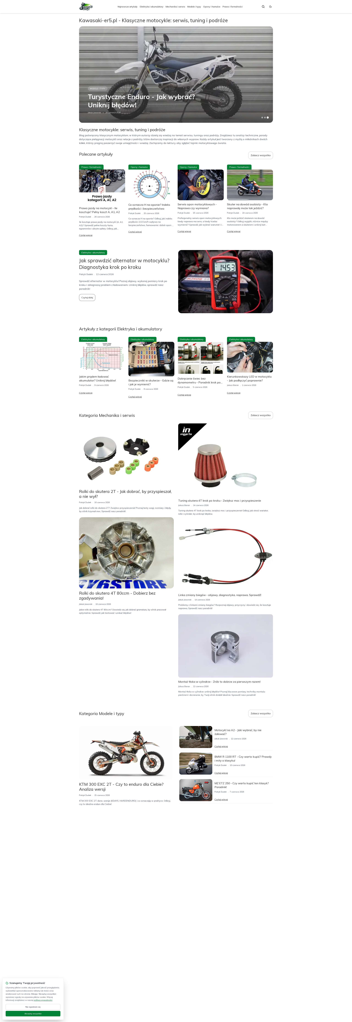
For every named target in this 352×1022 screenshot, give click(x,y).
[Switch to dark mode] (270, 6)
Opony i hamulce (211, 6)
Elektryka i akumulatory (151, 6)
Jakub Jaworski (94, 112)
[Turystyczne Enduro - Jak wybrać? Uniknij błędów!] (176, 74)
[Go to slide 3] (268, 118)
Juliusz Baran (233, 385)
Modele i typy (194, 6)
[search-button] (263, 6)
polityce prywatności (43, 1000)
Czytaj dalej (87, 297)
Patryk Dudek (85, 216)
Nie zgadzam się (33, 1007)
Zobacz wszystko (261, 155)
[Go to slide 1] (262, 117)
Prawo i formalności (232, 6)
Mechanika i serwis (175, 6)
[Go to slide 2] (265, 117)
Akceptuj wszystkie (33, 1013)
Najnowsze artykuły (128, 6)
